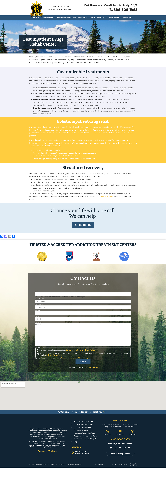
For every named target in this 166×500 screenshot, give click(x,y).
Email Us (120, 434)
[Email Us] (120, 431)
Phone (38, 310)
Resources (114, 18)
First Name (39, 298)
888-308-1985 (107, 197)
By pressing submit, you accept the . (66, 350)
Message (38, 322)
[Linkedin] (125, 448)
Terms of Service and (74, 350)
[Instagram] (116, 448)
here (105, 412)
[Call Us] (107, 431)
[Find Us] (132, 431)
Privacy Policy (89, 350)
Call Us (107, 434)
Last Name (39, 304)
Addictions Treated (66, 18)
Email (37, 316)
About (36, 18)
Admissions (48, 18)
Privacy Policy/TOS (54, 355)
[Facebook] (111, 448)
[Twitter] (129, 448)
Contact (127, 18)
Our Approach (98, 18)
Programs (82, 18)
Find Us (132, 434)
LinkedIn (38, 291)
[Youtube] (120, 448)
